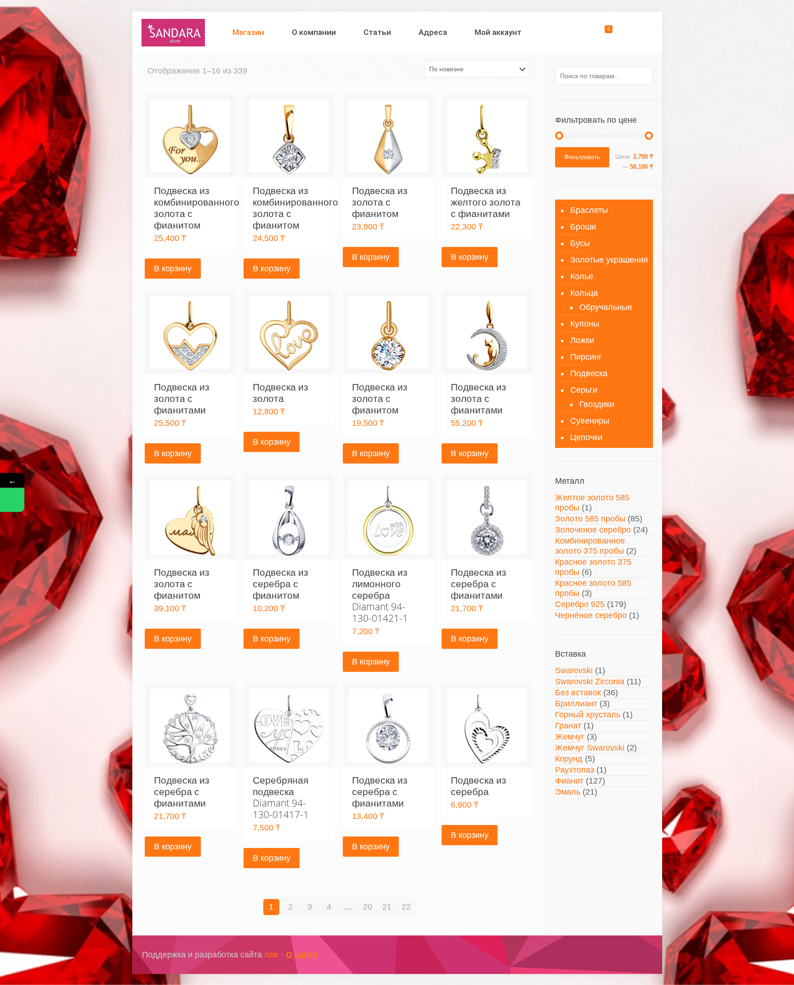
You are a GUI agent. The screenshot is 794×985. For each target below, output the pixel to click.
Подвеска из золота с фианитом (380, 202)
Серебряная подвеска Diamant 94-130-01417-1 (281, 797)
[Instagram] (613, 955)
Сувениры (589, 420)
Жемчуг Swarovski (589, 747)
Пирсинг (586, 356)
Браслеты (589, 210)
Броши (583, 226)
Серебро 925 (580, 604)
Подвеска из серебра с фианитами (478, 583)
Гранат (568, 725)
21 (386, 906)
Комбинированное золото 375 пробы (590, 545)
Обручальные (605, 307)
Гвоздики (596, 404)
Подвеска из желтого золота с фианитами (486, 202)
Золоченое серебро (593, 529)
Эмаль (567, 791)
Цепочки (586, 437)
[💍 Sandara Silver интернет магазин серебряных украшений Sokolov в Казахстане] (173, 32)
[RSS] (638, 955)
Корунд (569, 758)
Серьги (583, 390)
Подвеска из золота (280, 392)
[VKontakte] (625, 955)
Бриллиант (576, 703)
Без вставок (578, 692)
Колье (581, 276)
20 (367, 906)
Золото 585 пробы (590, 518)
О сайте (302, 954)
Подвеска (588, 373)
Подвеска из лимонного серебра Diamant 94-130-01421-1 (380, 595)
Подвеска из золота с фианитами (182, 398)
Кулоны (584, 323)
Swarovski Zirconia (589, 681)
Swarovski (574, 670)
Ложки (582, 340)
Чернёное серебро (591, 615)
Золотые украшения (609, 259)
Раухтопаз (574, 769)
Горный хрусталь (587, 714)
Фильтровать (582, 157)
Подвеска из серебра (478, 785)
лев (271, 954)
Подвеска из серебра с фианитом (280, 583)
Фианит (569, 780)
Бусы (580, 243)
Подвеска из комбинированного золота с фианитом (196, 207)
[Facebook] (601, 955)
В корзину (173, 268)
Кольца (584, 293)
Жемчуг (569, 736)
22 (406, 906)
